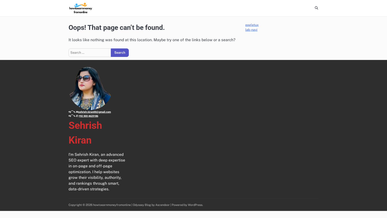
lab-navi (251, 30)
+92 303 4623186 (88, 115)
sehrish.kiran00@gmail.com (94, 111)
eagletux (252, 25)
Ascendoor (162, 204)
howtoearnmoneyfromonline (112, 204)
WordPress (195, 204)
